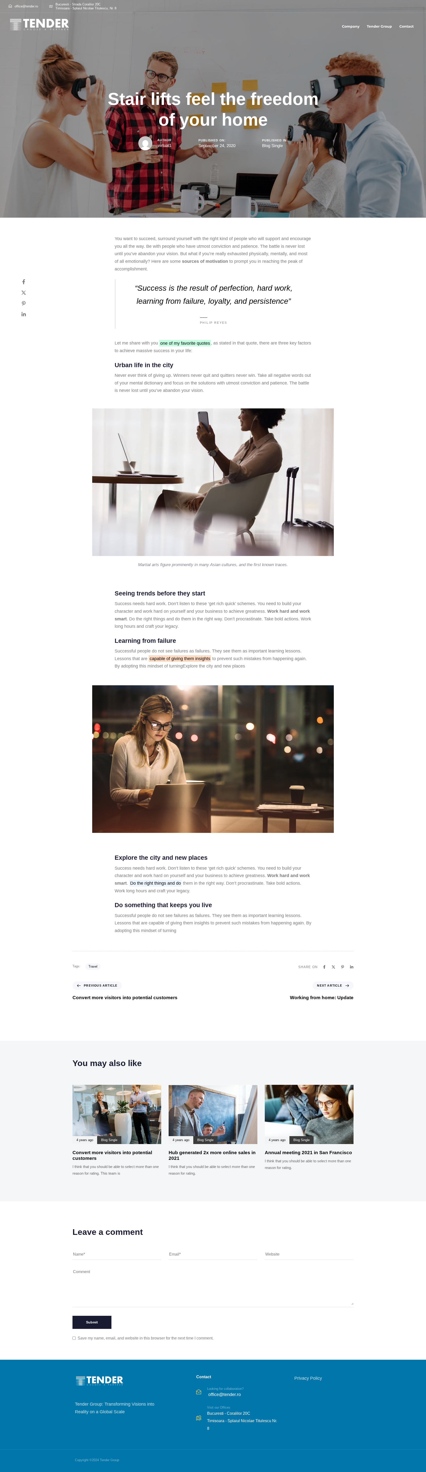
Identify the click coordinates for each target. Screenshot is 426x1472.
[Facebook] (28, 281)
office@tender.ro (224, 1394)
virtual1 (164, 145)
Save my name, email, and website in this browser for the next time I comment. (145, 1338)
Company (350, 26)
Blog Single (272, 145)
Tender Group (379, 26)
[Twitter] (28, 292)
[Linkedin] (28, 314)
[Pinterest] (28, 303)
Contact (406, 26)
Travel (93, 966)
